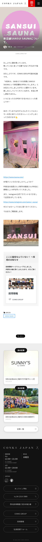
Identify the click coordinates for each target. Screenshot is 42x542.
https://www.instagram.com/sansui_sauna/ (20, 202)
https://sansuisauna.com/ (13, 177)
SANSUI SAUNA (9, 316)
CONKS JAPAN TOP (21, 53)
